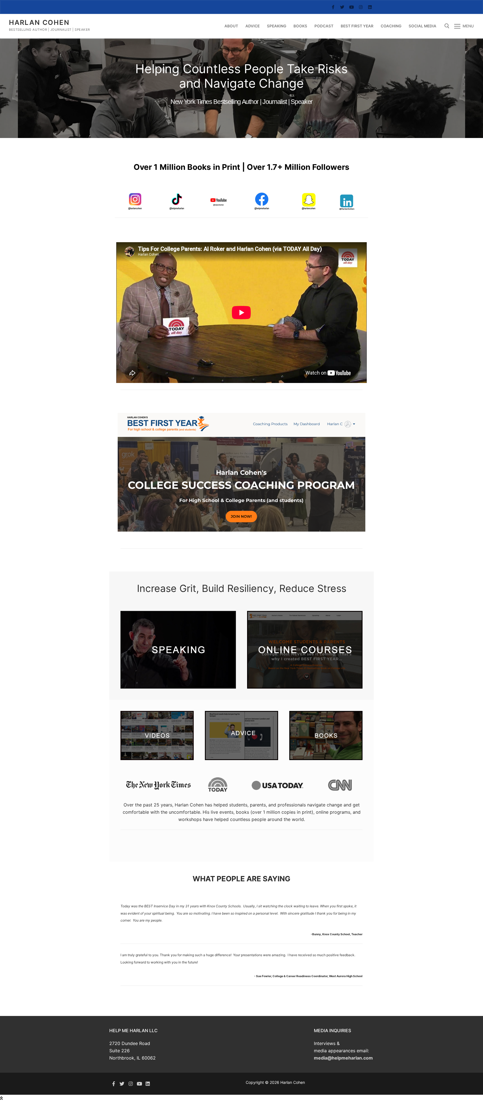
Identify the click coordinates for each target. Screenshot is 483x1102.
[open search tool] (446, 25)
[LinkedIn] (370, 7)
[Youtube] (351, 7)
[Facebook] (333, 7)
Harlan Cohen (39, 22)
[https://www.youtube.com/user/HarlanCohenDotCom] (139, 1083)
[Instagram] (360, 7)
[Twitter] (342, 7)
